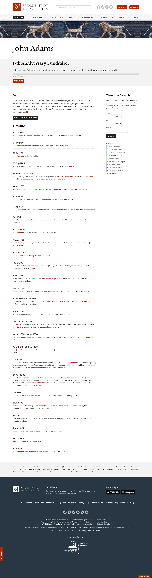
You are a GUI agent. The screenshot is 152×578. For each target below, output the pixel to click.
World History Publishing (51, 522)
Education (56, 17)
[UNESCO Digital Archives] (76, 546)
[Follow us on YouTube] (87, 513)
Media (72, 17)
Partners (109, 503)
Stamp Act (71, 166)
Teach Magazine (122, 469)
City (36, 291)
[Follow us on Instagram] (82, 513)
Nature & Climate (115, 159)
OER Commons (83, 469)
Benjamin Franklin (61, 220)
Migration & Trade (115, 156)
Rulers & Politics (115, 165)
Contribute (87, 17)
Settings (131, 503)
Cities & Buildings (115, 149)
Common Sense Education (127, 467)
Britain (32, 268)
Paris (33, 220)
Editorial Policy (69, 503)
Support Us (106, 17)
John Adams (18, 135)
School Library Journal (102, 469)
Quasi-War (20, 350)
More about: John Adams (25, 118)
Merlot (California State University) (61, 469)
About (122, 17)
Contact (28, 503)
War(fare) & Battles (116, 171)
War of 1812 (38, 383)
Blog (59, 503)
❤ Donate (18, 81)
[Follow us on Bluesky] (74, 513)
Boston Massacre (65, 176)
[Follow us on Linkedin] (78, 513)
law (66, 146)
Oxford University (70, 467)
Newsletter (39, 503)
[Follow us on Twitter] (69, 513)
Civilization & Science (117, 153)
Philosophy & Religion (117, 162)
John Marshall (44, 406)
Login (135, 17)
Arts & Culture (114, 146)
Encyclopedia (37, 17)
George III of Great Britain (59, 266)
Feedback (50, 503)
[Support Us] (1, 554)
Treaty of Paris (35, 256)
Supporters (120, 503)
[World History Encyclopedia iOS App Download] (113, 492)
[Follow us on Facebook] (65, 513)
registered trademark (92, 530)
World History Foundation (55, 520)
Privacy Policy (83, 503)
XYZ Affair (20, 324)
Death (15, 441)
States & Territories (116, 168)
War (64, 368)
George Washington (40, 189)
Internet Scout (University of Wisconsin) (29, 469)
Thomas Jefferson (87, 383)
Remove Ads (144, 576)
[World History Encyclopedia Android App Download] (128, 492)
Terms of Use (97, 503)
